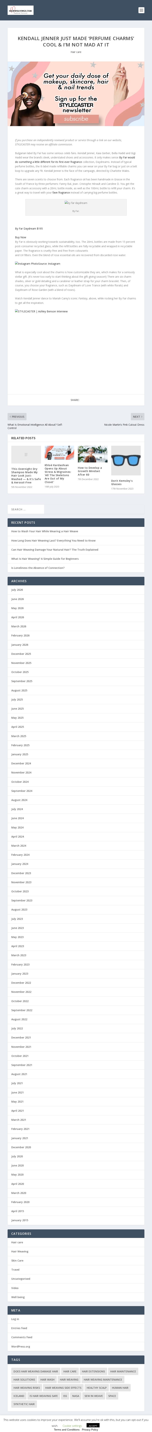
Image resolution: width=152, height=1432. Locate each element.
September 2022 (21, 1010)
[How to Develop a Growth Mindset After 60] (93, 454)
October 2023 (20, 891)
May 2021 (17, 1101)
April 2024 (17, 836)
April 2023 (17, 946)
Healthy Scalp (97, 1387)
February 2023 (20, 964)
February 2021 (20, 1129)
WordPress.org (20, 1346)
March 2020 (18, 1193)
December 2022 (21, 982)
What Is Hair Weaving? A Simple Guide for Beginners (45, 558)
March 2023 (18, 955)
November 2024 (21, 772)
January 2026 (19, 644)
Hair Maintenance (123, 1371)
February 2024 (20, 854)
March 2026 (18, 626)
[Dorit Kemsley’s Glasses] (126, 460)
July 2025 (17, 699)
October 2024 (20, 782)
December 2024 (21, 763)
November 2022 (21, 992)
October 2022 (20, 1001)
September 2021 (21, 1065)
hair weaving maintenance (103, 1379)
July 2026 (17, 589)
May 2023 (17, 937)
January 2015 (19, 1220)
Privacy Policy (90, 1429)
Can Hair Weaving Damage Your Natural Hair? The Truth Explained (54, 549)
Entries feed (19, 1328)
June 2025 (17, 708)
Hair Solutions (24, 1379)
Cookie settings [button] (72, 1426)
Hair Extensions (93, 1371)
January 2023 (19, 973)
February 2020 (20, 1202)
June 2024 (17, 818)
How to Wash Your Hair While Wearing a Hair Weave (44, 531)
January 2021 (19, 1138)
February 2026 (20, 635)
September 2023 (21, 900)
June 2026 (17, 599)
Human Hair (120, 1387)
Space (112, 1396)
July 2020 (17, 1156)
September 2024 (21, 791)
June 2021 (17, 1092)
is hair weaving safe (44, 1396)
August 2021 (19, 1074)
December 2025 (21, 654)
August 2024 (19, 800)
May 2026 (17, 608)
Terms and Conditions (67, 1429)
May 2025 (17, 717)
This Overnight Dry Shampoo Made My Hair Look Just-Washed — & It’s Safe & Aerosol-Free (26, 475)
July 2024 (17, 809)
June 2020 (17, 1165)
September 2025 (21, 681)
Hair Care (70, 1371)
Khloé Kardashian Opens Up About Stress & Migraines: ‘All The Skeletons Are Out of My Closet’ (58, 473)
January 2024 (19, 864)
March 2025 (18, 736)
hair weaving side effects (63, 1387)
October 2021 (20, 1056)
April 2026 (17, 617)
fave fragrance (61, 192)
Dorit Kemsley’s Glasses (122, 482)
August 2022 (19, 1019)
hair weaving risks (27, 1387)
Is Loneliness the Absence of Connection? (38, 568)
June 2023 (17, 928)
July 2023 (17, 919)
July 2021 (17, 1083)
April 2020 (17, 1184)
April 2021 (17, 1110)
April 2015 (17, 1211)
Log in (15, 1319)
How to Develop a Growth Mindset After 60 (90, 471)
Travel (15, 1269)
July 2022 (17, 1028)
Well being (18, 1297)
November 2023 (21, 882)
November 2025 (21, 663)
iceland (19, 1396)
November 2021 (21, 1047)
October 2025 (20, 672)
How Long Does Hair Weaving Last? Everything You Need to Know (53, 540)
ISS (65, 1396)
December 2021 (21, 1037)
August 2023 (19, 909)
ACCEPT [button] (93, 1426)
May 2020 (17, 1174)
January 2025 (19, 754)
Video (15, 1288)
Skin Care (17, 1260)
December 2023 (21, 873)
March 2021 (18, 1119)
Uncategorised (20, 1278)
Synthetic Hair (24, 1404)
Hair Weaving (19, 1251)
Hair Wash (47, 1379)
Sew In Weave (94, 1396)
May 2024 (17, 827)
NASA (75, 1396)
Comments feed (21, 1337)
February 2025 (20, 745)
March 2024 (18, 845)
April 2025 (17, 727)
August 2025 (19, 690)
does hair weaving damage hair (36, 1371)
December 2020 (21, 1147)
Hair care (76, 52)
